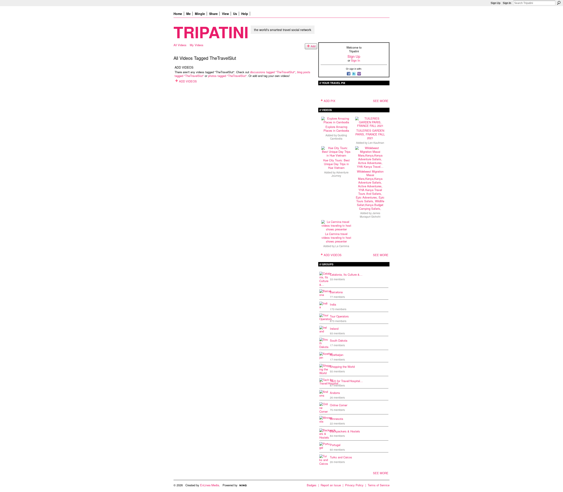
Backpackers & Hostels (345, 431)
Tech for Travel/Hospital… (346, 381)
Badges (311, 485)
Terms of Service (378, 485)
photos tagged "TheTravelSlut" (227, 76)
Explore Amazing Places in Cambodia (336, 129)
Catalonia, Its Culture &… (346, 274)
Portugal (335, 445)
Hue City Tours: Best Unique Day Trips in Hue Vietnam (336, 164)
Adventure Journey (340, 174)
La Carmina (342, 246)
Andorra (335, 393)
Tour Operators (339, 316)
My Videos (196, 45)
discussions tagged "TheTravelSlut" (272, 72)
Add (313, 46)
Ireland (334, 328)
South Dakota (338, 340)
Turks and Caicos (341, 457)
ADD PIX (329, 101)
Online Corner (338, 405)
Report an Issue (331, 485)
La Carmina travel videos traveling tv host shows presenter (336, 237)
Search (559, 3)
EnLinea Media (209, 485)
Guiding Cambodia (338, 136)
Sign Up (495, 3)
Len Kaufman (376, 142)
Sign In (507, 3)
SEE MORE (380, 101)
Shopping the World (342, 366)
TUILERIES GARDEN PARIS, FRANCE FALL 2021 (370, 134)
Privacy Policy (354, 485)
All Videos (180, 45)
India (333, 304)
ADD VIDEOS (188, 81)
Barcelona (336, 292)
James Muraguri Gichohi (370, 214)
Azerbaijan (336, 355)
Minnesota (336, 419)
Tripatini (211, 31)
